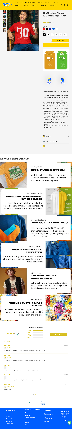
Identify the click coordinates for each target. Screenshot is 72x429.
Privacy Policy (9, 418)
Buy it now (56, 44)
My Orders (27, 422)
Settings (27, 424)
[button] (46, 22)
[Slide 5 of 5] (4, 30)
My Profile (27, 420)
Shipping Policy (9, 423)
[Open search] (61, 5)
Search (7, 414)
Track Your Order (29, 412)
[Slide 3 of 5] (4, 21)
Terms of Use (9, 421)
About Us (8, 416)
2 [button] (35, 394)
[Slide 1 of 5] (4, 12)
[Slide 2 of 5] (4, 16)
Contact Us (27, 415)
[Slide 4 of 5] (4, 25)
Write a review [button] (58, 334)
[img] (7, 345)
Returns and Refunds (30, 417)
